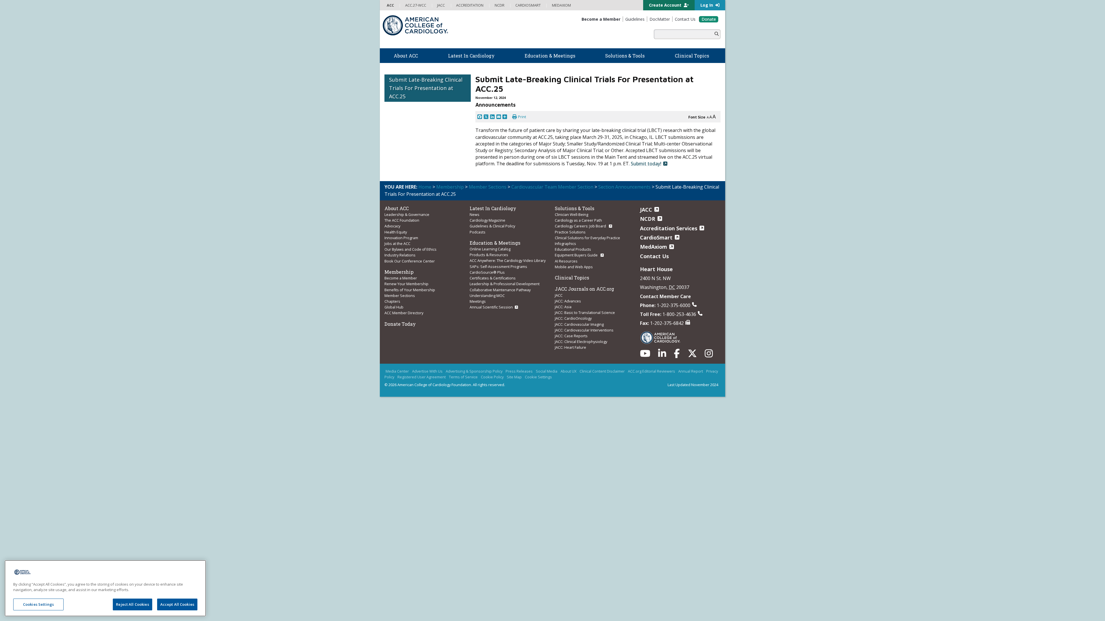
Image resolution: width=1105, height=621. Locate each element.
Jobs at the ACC (397, 243)
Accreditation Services (668, 228)
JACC (559, 295)
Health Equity (395, 232)
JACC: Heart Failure (570, 347)
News (474, 214)
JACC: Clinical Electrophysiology (581, 341)
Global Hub (393, 307)
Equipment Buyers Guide (577, 255)
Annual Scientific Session (491, 307)
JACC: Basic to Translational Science (585, 312)
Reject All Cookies (132, 604)
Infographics (565, 243)
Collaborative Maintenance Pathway (500, 289)
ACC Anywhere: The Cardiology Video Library (508, 260)
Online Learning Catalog (490, 249)
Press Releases (519, 371)
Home (424, 187)
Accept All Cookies (177, 604)
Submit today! (646, 163)
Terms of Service (463, 376)
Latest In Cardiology (493, 208)
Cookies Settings (38, 604)
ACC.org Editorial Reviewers (651, 371)
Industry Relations (400, 255)
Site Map (514, 376)
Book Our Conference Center (409, 261)
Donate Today (400, 324)
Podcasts (477, 232)
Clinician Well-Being (571, 214)
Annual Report (690, 371)
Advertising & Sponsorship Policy (474, 371)
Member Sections (487, 187)
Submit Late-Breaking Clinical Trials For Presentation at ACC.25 (425, 88)
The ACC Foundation (401, 220)
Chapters (392, 301)
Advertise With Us (427, 371)
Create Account (666, 5)
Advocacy (392, 226)
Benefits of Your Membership (409, 289)
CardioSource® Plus (487, 272)
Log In (707, 5)
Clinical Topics (572, 278)
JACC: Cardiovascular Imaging (579, 324)
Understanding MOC (487, 295)
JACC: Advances (568, 301)
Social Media (546, 371)
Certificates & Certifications (493, 278)
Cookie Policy (492, 376)
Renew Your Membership (406, 283)
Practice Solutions (570, 232)
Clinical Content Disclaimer (602, 371)
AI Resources (566, 261)
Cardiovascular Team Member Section (552, 187)
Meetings (478, 301)
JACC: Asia (563, 306)
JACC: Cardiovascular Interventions (584, 330)
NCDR (647, 218)
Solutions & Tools (574, 208)
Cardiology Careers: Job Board (581, 226)
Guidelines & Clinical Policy (492, 226)
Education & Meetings (495, 243)
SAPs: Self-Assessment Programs (498, 266)
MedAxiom (653, 246)
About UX (568, 371)
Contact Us (654, 256)
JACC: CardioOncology (573, 318)
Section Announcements (624, 187)
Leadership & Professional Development (505, 283)
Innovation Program (401, 237)
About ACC (396, 208)
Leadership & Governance (406, 214)
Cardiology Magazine (487, 220)
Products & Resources (489, 254)
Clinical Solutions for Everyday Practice (587, 237)
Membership (450, 187)
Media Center (397, 371)
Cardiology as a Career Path (578, 220)
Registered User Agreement (421, 376)
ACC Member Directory (403, 312)
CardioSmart (656, 237)
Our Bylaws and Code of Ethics (410, 249)
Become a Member (400, 278)
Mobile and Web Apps (574, 266)
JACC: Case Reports (571, 335)
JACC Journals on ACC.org (584, 289)
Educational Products (573, 249)
